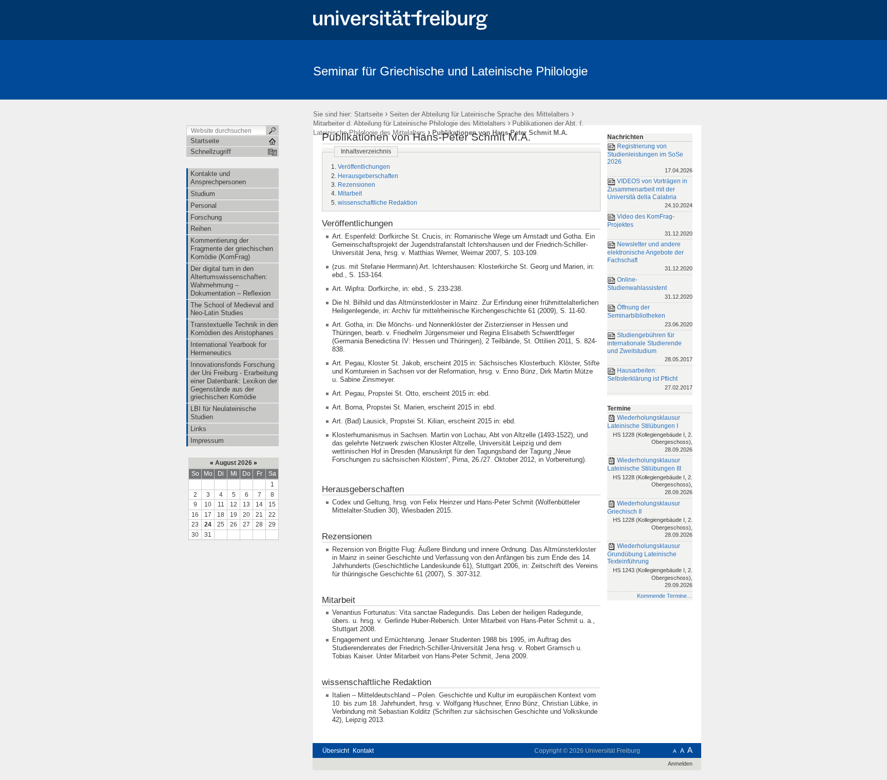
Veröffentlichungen (364, 166)
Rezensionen (356, 184)
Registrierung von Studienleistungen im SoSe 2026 (649, 158)
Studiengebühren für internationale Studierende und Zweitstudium (649, 347)
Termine (619, 408)
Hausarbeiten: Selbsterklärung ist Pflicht (649, 378)
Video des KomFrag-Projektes (649, 224)
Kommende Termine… (664, 596)
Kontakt (363, 750)
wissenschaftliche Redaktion (377, 202)
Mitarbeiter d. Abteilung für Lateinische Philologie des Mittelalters (409, 123)
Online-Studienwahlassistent (649, 287)
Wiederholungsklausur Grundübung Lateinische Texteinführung (649, 565)
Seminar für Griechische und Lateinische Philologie (450, 71)
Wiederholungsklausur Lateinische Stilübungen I (649, 433)
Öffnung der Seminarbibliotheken (649, 315)
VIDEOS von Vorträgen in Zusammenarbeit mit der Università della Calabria (649, 193)
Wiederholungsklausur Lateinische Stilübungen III (649, 476)
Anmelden (680, 764)
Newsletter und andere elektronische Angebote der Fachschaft (649, 256)
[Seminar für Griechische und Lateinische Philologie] (651, 69)
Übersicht (335, 750)
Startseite (368, 114)
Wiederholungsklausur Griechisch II (649, 519)
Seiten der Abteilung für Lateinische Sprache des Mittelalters (479, 114)
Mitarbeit (350, 193)
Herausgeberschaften (368, 176)
